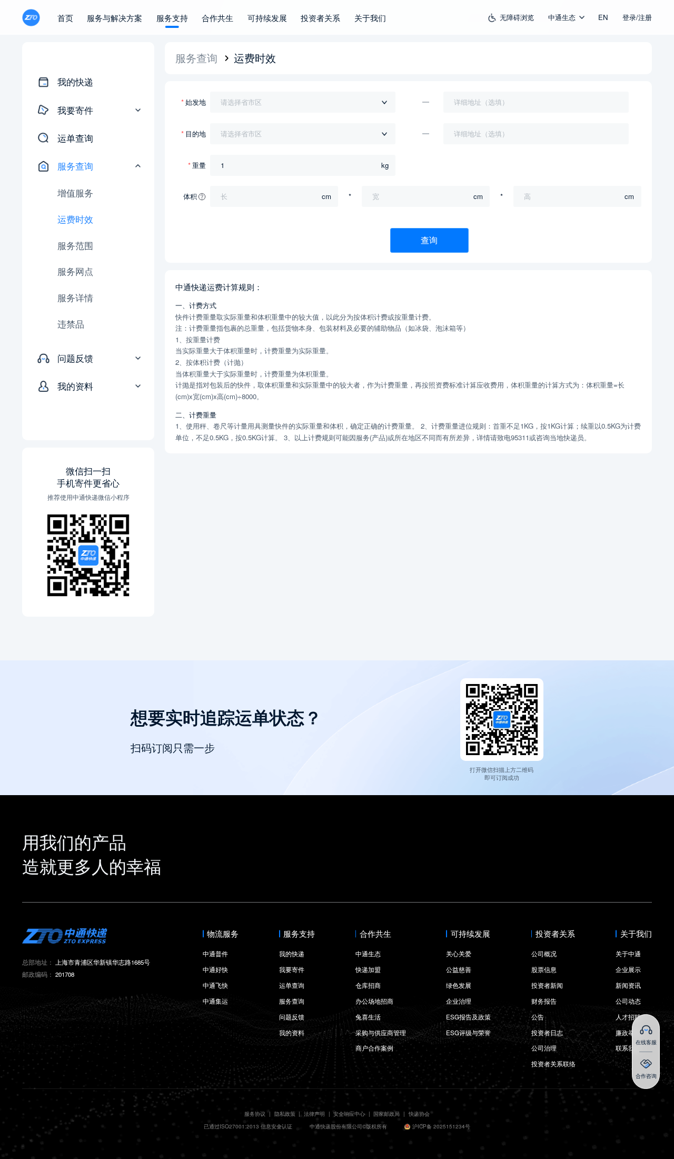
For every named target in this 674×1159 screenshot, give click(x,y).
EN (603, 17)
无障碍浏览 (517, 17)
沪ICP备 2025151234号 (441, 1127)
